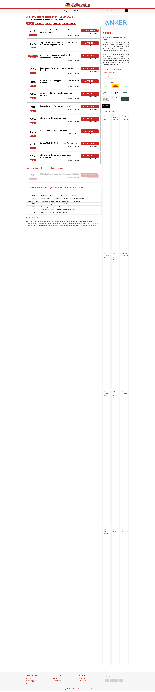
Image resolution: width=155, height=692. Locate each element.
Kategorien (41, 11)
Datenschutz (82, 680)
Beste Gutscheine (55, 11)
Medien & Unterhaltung (110, 77)
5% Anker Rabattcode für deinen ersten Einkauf (59, 174)
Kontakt (81, 682)
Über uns (55, 678)
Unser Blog (29, 678)
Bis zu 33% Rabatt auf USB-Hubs (53, 118)
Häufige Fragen (57, 680)
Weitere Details (73, 35)
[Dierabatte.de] (77, 5)
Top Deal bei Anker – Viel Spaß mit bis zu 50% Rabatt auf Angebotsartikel (58, 43)
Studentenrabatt (31, 680)
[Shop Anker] (115, 23)
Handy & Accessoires (109, 72)
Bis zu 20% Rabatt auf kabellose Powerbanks (58, 143)
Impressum (82, 678)
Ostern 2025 (30, 682)
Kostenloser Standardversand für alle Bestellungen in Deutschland (55, 56)
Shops (32, 11)
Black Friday (29, 684)
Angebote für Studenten (73, 11)
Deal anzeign (89, 43)
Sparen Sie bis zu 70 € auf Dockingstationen (58, 106)
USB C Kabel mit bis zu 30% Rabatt (54, 130)
